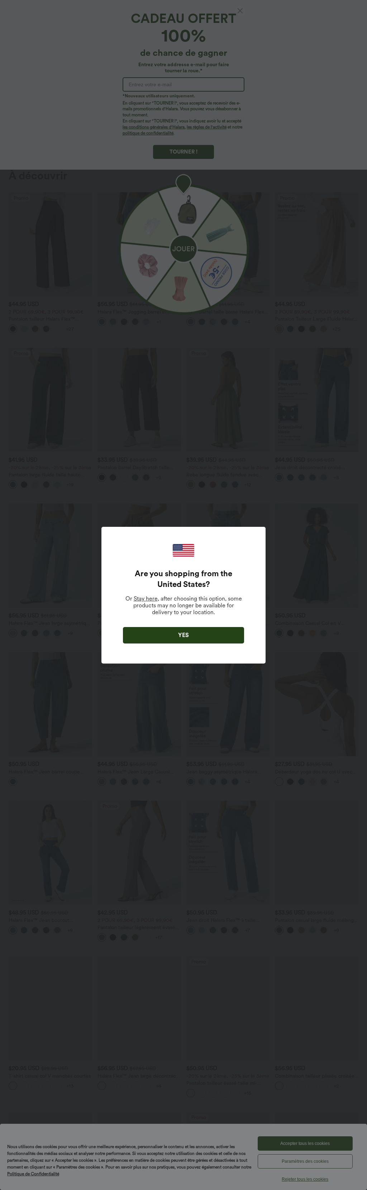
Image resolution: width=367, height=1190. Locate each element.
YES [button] (183, 635)
